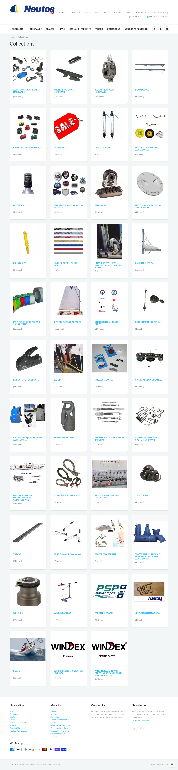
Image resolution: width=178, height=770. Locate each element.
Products (63, 12)
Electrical (19, 205)
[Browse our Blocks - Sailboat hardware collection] (109, 65)
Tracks (17, 554)
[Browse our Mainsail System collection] (150, 238)
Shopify (31, 764)
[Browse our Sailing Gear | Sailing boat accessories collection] (27, 411)
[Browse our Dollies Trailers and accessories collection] (150, 123)
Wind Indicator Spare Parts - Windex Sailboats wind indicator (109, 673)
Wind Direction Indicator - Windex (68, 672)
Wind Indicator (62, 613)
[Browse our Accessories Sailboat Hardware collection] (28, 65)
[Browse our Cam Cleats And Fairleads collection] (28, 123)
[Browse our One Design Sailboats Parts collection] (109, 297)
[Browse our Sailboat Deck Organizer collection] (150, 358)
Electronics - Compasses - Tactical (68, 206)
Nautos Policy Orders (59, 731)
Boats (16, 671)
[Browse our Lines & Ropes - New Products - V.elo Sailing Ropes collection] (109, 241)
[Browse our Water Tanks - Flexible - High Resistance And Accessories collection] (150, 532)
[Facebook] (141, 728)
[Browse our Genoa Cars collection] (109, 181)
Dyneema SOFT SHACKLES (67, 495)
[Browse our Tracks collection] (28, 532)
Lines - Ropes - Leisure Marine (65, 264)
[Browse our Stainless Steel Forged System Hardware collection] (150, 413)
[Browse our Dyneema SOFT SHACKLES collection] (68, 471)
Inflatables (19, 263)
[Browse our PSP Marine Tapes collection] (109, 580)
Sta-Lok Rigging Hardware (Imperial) (109, 438)
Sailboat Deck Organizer (149, 380)
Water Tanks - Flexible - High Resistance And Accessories (148, 556)
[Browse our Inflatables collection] (28, 238)
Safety (58, 380)
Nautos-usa (22, 764)
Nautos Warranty (57, 733)
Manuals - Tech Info (113, 12)
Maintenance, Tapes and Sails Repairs (26, 323)
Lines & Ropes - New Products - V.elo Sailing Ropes (108, 265)
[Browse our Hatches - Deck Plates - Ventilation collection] (150, 181)
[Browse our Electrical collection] (28, 181)
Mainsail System (144, 263)
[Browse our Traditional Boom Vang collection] (68, 530)
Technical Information (60, 719)
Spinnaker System (64, 437)
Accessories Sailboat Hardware (25, 91)
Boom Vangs (142, 90)
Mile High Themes (52, 764)
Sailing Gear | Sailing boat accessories (27, 438)
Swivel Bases (142, 495)
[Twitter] (134, 728)
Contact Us (141, 12)
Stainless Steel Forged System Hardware (148, 438)
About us (54, 714)
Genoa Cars (101, 205)
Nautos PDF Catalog (159, 12)
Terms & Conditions (59, 728)
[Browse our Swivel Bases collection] (150, 473)
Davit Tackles (102, 147)
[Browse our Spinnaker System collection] (68, 413)
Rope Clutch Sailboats (26, 380)
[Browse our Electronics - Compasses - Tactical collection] (68, 180)
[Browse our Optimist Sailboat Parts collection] (68, 297)
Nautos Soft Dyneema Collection (107, 496)
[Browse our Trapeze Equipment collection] (109, 530)
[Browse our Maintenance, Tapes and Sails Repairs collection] (28, 297)
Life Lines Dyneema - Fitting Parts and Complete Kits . (23, 497)
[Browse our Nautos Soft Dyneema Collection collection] (109, 470)
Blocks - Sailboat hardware (104, 91)
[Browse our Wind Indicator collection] (68, 588)
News (97, 12)
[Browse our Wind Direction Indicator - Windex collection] (68, 645)
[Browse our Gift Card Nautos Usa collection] (150, 585)
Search (53, 711)
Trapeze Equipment (105, 554)
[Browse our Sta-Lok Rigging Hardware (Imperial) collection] (109, 416)
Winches (18, 613)
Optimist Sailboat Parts (67, 322)
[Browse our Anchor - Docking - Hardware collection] (68, 65)
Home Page (55, 717)
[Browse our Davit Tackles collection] (109, 123)
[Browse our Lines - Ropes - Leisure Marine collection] (68, 238)
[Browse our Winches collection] (28, 588)
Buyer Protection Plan (60, 725)
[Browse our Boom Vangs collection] (150, 65)
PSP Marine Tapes (104, 613)
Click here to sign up (140, 720)
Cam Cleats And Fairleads (27, 147)
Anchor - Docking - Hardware (64, 91)
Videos (129, 12)
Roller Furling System (147, 322)
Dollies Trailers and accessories (146, 148)
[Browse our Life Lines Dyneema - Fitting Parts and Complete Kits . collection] (28, 467)
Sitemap (54, 736)
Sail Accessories (104, 380)
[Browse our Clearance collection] (68, 123)
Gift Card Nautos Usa (147, 613)
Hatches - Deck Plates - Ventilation (148, 206)
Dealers (87, 12)
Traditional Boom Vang (67, 554)
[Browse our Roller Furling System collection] (150, 297)
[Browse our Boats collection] (27, 643)
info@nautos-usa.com (158, 16)
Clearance (75, 12)
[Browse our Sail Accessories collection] (109, 355)
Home (12, 37)
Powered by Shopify (159, 764)
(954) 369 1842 (135, 16)
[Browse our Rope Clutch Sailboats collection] (28, 355)
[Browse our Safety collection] (68, 355)
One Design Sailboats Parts (106, 323)
